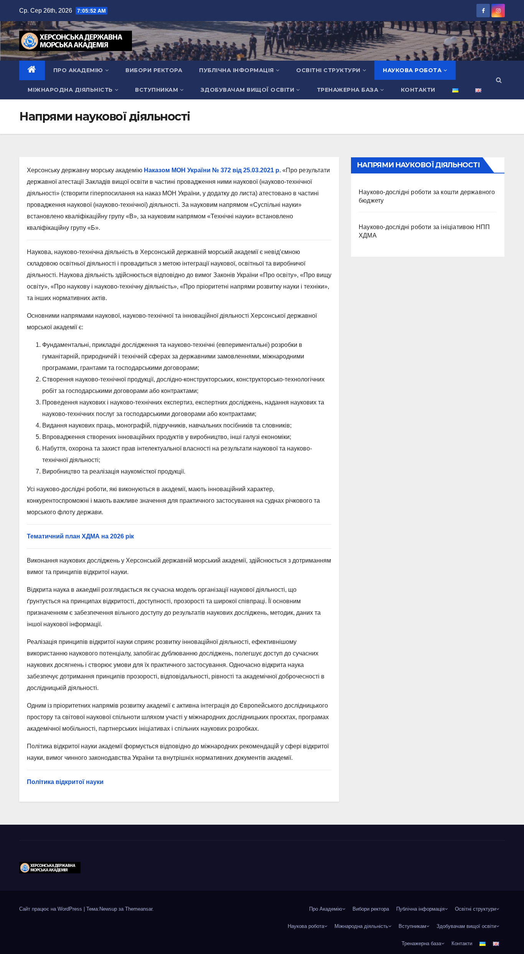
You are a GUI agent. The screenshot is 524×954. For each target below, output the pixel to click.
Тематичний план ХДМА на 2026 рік (80, 536)
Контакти (418, 89)
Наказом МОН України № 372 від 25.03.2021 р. (212, 170)
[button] (499, 80)
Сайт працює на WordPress (51, 909)
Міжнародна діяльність (70, 89)
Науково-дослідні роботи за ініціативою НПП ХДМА (424, 231)
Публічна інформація (236, 70)
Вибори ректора (153, 70)
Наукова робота (412, 70)
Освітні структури (328, 70)
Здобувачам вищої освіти (248, 89)
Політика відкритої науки (65, 782)
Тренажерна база (348, 89)
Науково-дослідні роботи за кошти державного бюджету (427, 196)
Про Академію (78, 70)
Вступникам (156, 89)
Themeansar (138, 909)
